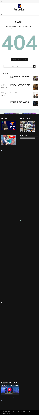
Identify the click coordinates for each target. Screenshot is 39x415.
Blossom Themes (32, 411)
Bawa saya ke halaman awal (19, 59)
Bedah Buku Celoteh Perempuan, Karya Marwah (19, 77)
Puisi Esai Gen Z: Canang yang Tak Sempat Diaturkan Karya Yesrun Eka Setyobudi (20, 85)
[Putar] (2, 393)
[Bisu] (15, 393)
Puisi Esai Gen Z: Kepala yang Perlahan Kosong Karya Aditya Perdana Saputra (19, 101)
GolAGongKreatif (19, 9)
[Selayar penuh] (17, 393)
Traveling (3, 95)
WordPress (8, 413)
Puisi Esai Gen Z (4, 87)
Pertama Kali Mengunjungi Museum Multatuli (18, 93)
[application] (10, 390)
